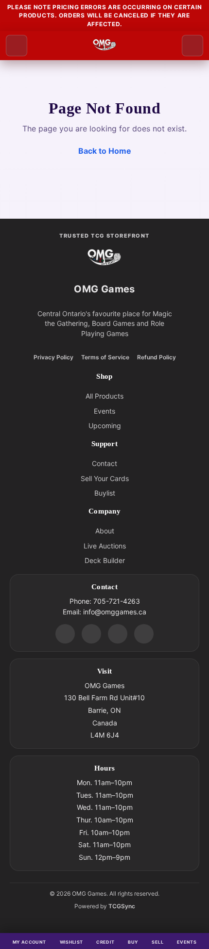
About (104, 531)
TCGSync (121, 906)
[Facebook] (91, 633)
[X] (144, 633)
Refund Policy (156, 357)
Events (104, 411)
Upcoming (104, 425)
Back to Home (104, 151)
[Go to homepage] (104, 45)
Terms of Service (105, 357)
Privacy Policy (53, 357)
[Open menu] (16, 45)
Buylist (104, 493)
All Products (104, 396)
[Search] (192, 45)
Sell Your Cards (105, 478)
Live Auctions (105, 546)
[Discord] (65, 633)
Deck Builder (105, 560)
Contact (104, 463)
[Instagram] (117, 633)
